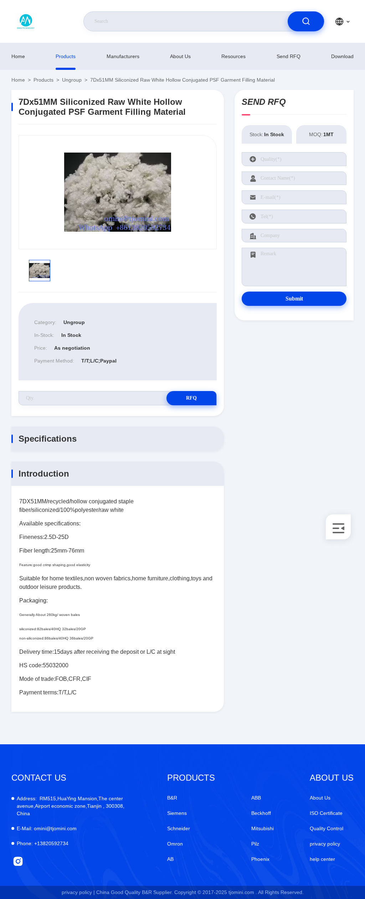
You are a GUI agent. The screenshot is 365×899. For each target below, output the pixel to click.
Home (18, 56)
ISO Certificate (326, 813)
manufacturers (123, 56)
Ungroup (72, 80)
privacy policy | (78, 892)
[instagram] (18, 861)
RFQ (191, 398)
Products (66, 56)
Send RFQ (288, 56)
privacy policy (325, 844)
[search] (306, 21)
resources (233, 56)
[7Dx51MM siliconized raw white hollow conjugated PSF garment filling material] (117, 192)
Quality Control (326, 828)
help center (322, 859)
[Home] (44, 21)
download (342, 56)
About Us (180, 56)
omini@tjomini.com (47, 828)
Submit (294, 299)
